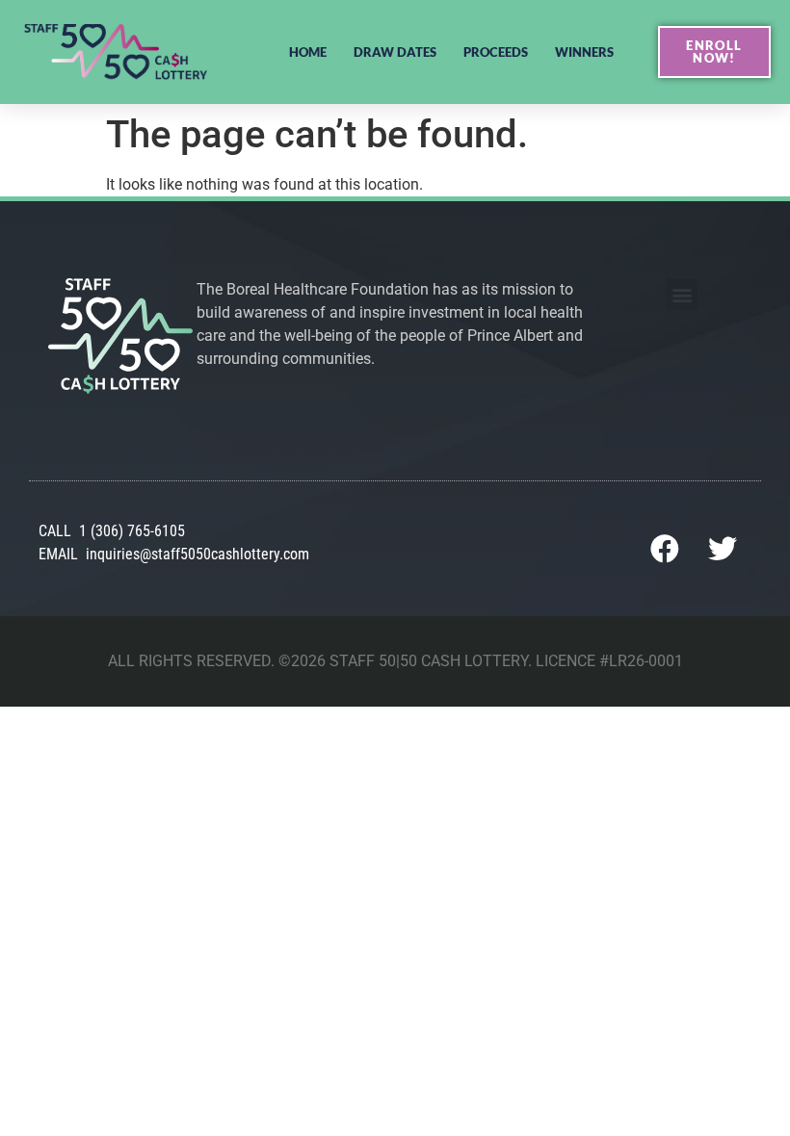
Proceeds (495, 52)
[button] (682, 294)
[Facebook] (665, 549)
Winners (584, 52)
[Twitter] (722, 549)
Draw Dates (395, 52)
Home (308, 52)
